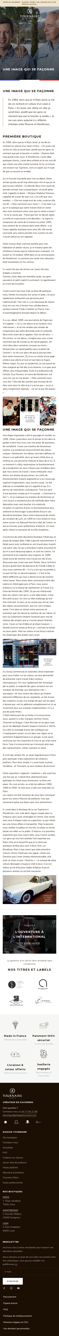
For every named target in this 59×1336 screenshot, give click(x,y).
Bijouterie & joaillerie (13, 1172)
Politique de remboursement (17, 1315)
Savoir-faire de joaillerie (14, 1162)
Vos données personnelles (16, 1328)
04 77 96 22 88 (29, 1111)
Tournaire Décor (11, 1177)
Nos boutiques (10, 1137)
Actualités (8, 1147)
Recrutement (9, 1296)
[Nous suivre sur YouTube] (18, 1288)
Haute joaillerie (10, 1167)
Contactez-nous (10, 1142)
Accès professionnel (13, 1182)
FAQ (5, 1152)
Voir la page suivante (29, 943)
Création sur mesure (13, 1157)
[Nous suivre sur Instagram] (11, 1288)
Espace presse (10, 1303)
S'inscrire (13, 1281)
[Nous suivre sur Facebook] (4, 1288)
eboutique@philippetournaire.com (19, 1115)
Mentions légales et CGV (15, 1322)
